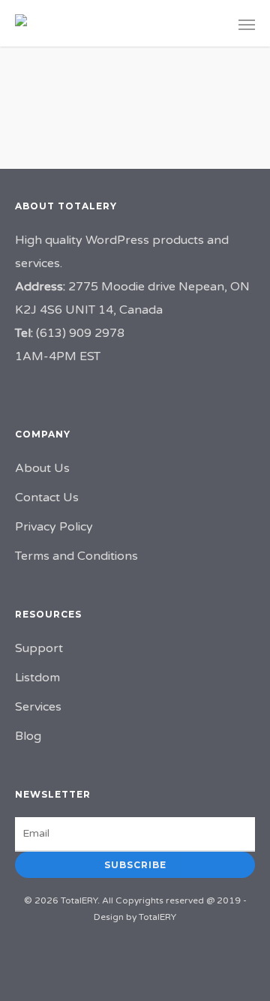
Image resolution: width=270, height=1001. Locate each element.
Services (38, 706)
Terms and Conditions (76, 556)
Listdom (37, 677)
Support (39, 648)
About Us (42, 468)
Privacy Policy (54, 526)
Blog (28, 736)
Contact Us (47, 497)
